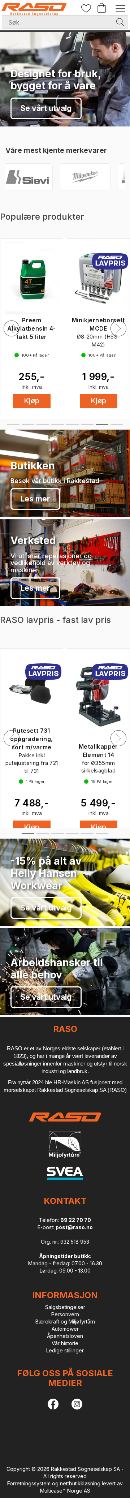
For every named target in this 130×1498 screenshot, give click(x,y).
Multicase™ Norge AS (65, 1491)
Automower (65, 1329)
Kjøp (32, 400)
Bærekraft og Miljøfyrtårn (65, 1321)
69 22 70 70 (75, 1220)
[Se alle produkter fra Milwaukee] (59, 176)
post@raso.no (74, 1227)
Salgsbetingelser (65, 1307)
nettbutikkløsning (80, 1483)
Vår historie (65, 1343)
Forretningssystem (29, 1483)
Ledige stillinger (65, 1350)
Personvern (65, 1314)
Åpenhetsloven (65, 1336)
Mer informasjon (51, 108)
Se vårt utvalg (46, 907)
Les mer (35, 498)
